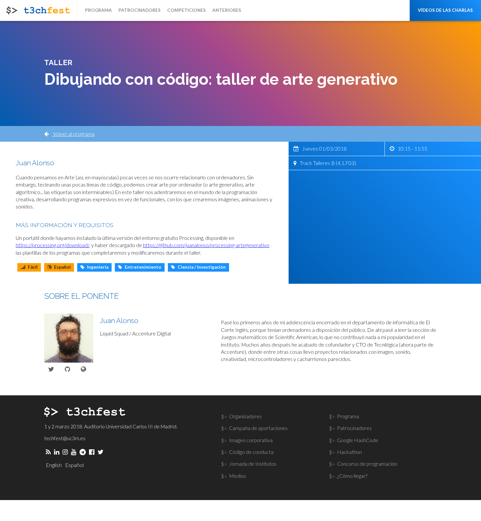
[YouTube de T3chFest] (73, 451)
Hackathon (349, 452)
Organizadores (245, 416)
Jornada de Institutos (252, 463)
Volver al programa (73, 134)
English (54, 465)
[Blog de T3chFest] (48, 451)
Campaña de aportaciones (258, 428)
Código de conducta (251, 452)
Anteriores (226, 10)
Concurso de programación (367, 463)
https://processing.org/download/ (52, 245)
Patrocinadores (139, 10)
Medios (237, 476)
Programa (98, 10)
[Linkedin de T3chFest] (56, 451)
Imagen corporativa (251, 440)
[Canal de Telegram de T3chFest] (82, 451)
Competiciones (186, 10)
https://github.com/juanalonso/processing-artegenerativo (206, 245)
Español (74, 465)
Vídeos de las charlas (445, 10)
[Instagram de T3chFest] (65, 451)
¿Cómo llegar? (352, 476)
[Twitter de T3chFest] (100, 451)
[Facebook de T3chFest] (91, 451)
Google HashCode (357, 440)
